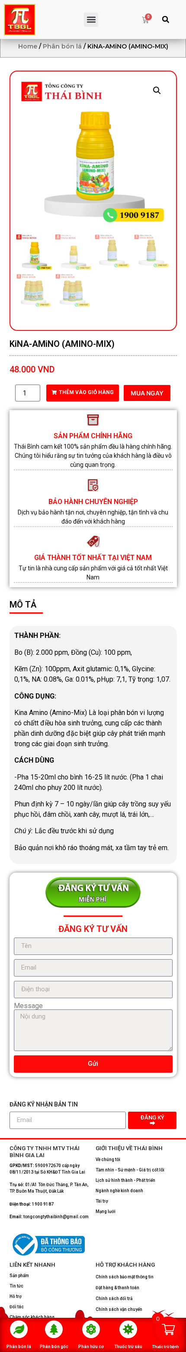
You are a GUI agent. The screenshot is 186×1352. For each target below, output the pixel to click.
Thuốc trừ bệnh (165, 1347)
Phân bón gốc (54, 1346)
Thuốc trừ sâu (128, 1346)
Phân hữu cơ (91, 1346)
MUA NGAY (147, 393)
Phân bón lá (18, 1346)
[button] (91, 20)
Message (28, 1006)
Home (27, 46)
